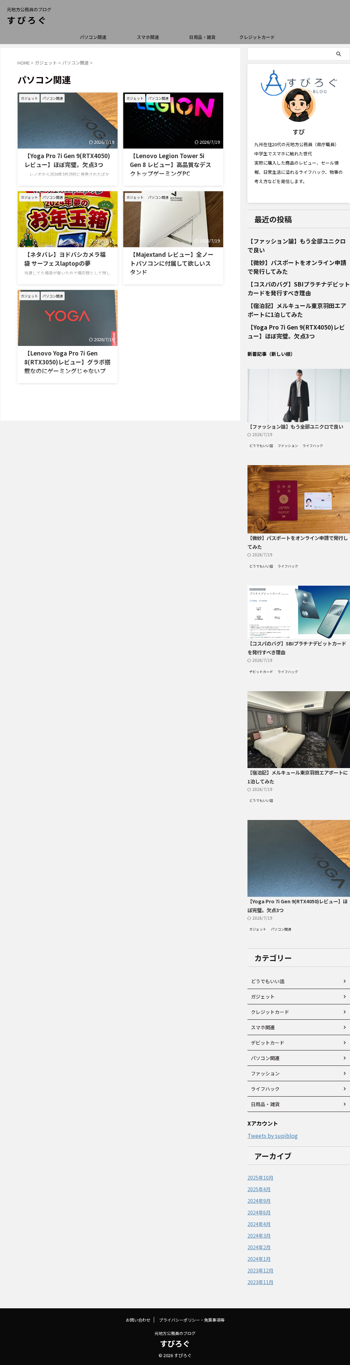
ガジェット (263, 996)
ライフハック (265, 1088)
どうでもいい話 (267, 981)
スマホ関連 (148, 37)
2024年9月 (259, 1200)
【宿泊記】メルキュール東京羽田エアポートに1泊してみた (296, 310)
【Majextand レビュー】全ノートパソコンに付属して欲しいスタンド (172, 263)
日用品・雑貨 (202, 37)
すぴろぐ (27, 20)
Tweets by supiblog (272, 1135)
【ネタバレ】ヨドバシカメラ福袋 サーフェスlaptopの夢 (65, 258)
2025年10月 (260, 1177)
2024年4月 (259, 1224)
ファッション (265, 1073)
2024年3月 (259, 1235)
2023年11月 (260, 1282)
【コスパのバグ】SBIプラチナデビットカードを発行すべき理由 (298, 288)
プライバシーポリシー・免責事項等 (192, 1320)
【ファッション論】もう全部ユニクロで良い (295, 426)
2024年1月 (259, 1258)
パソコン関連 (93, 37)
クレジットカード (257, 37)
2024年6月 (259, 1212)
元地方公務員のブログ (175, 1333)
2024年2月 (259, 1247)
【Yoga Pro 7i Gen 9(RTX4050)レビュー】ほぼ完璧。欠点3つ (67, 160)
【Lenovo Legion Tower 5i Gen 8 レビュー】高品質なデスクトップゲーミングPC (170, 164)
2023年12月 (260, 1270)
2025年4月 (259, 1189)
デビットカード (267, 1042)
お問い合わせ (138, 1320)
